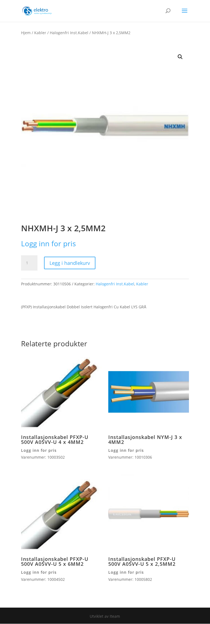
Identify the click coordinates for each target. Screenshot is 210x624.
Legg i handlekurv (69, 263)
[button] (180, 57)
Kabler (40, 32)
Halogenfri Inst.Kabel (69, 32)
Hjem (26, 32)
